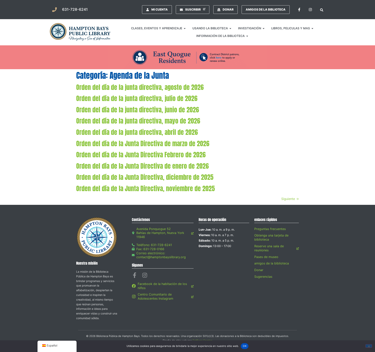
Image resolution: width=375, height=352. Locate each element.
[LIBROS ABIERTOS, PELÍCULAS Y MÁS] (312, 28)
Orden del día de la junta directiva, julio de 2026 (136, 98)
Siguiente (290, 199)
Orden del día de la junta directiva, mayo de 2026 (138, 121)
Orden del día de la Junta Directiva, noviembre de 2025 (145, 188)
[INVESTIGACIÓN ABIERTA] (263, 28)
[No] (368, 346)
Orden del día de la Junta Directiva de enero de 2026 (142, 166)
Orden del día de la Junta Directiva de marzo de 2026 (142, 143)
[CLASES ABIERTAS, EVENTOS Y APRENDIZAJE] (184, 28)
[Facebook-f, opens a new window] (299, 9)
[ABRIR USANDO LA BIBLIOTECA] (230, 28)
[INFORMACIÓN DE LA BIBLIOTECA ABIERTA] (247, 36)
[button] (321, 9)
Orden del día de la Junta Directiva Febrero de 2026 (141, 154)
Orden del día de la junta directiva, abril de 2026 (137, 132)
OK (244, 346)
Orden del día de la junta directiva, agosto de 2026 (140, 87)
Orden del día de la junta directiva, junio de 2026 (137, 110)
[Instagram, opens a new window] (310, 9)
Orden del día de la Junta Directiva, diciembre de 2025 (144, 177)
